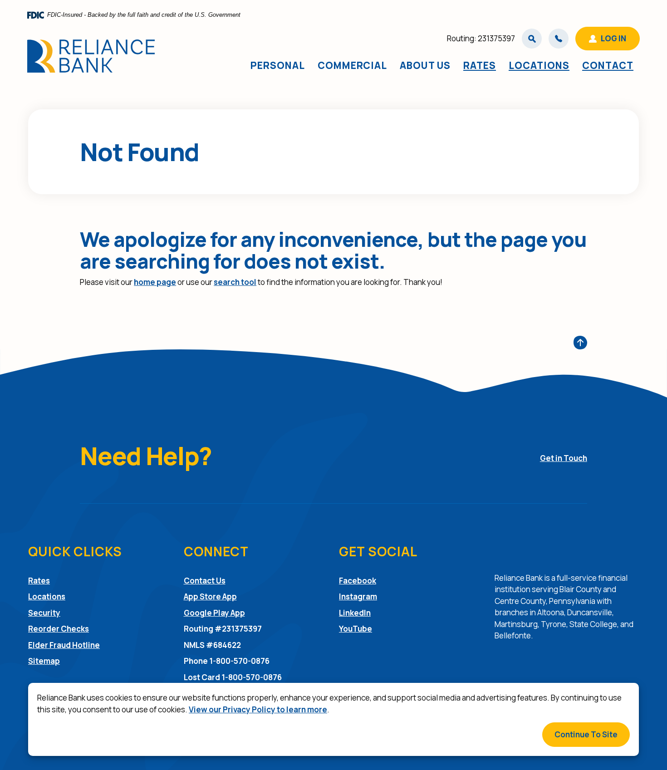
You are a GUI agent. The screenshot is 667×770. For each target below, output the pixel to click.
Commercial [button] (352, 65)
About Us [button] (425, 65)
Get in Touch (563, 458)
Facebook (357, 580)
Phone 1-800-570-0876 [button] (227, 661)
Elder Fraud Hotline (64, 644)
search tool (235, 282)
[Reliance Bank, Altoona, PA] (91, 56)
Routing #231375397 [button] (223, 628)
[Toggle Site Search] (532, 39)
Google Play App (214, 613)
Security (44, 613)
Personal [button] (277, 65)
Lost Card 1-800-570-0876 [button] (233, 677)
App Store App (210, 596)
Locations (539, 65)
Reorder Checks (58, 628)
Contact (607, 65)
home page (155, 282)
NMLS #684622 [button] (212, 645)
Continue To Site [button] (586, 734)
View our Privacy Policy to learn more (258, 709)
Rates (479, 65)
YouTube (355, 628)
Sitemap (44, 661)
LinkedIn (355, 612)
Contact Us (205, 580)
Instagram (358, 596)
